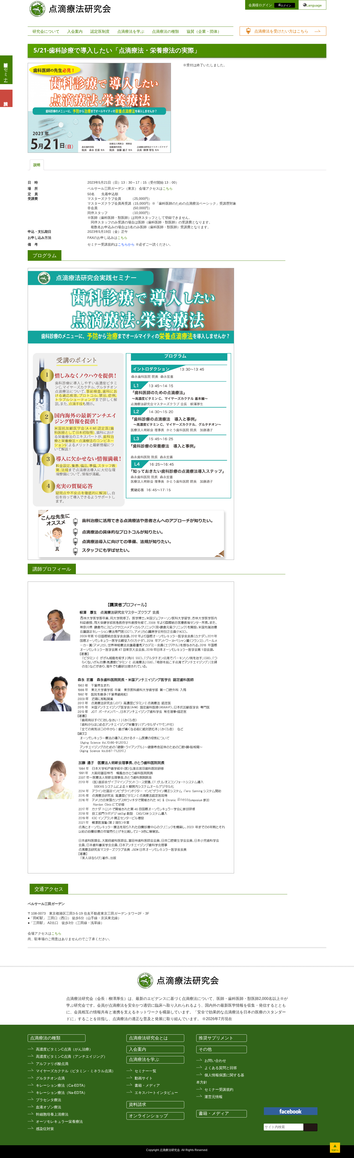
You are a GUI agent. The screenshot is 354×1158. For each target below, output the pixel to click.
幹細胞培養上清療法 (52, 1114)
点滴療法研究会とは (148, 1038)
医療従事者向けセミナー (5, 70)
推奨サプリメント (216, 1038)
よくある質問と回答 (220, 1068)
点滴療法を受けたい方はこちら (281, 31)
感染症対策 (45, 1129)
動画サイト (144, 1078)
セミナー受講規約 (218, 1089)
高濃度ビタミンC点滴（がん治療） (64, 1049)
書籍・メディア (147, 1085)
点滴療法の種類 (165, 31)
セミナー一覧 (145, 1071)
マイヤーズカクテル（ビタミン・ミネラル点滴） (75, 1071)
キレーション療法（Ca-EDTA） (61, 1085)
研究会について (46, 31)
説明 (36, 165)
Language (314, 5)
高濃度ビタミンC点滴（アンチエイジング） (71, 1056)
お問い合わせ (215, 1060)
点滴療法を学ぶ (130, 31)
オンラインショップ (148, 1115)
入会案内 (75, 31)
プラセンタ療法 (48, 1100)
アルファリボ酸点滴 (52, 1064)
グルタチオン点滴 (50, 1078)
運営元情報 (213, 1097)
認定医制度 (100, 31)
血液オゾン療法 (48, 1107)
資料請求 (137, 1104)
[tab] (37, 165)
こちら (168, 188)
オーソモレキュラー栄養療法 (59, 1121)
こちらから (127, 244)
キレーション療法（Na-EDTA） (61, 1093)
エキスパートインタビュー (156, 1093)
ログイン (286, 5)
